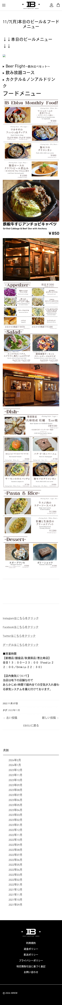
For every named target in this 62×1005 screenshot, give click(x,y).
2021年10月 (15, 900)
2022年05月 (15, 865)
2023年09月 (15, 785)
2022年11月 (14, 710)
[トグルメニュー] (4, 5)
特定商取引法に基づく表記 (31, 966)
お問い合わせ (31, 972)
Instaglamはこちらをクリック (21, 618)
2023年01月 (15, 825)
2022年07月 (15, 855)
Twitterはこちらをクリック (19, 636)
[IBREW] (31, 5)
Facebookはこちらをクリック (21, 627)
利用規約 (31, 943)
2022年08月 (15, 850)
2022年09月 (15, 845)
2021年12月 (15, 889)
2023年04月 (15, 810)
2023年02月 (15, 820)
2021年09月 (15, 905)
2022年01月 (15, 884)
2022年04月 (15, 870)
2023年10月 (15, 780)
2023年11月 (15, 775)
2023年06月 (15, 800)
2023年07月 (15, 795)
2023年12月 (15, 770)
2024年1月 (15, 765)
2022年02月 (15, 880)
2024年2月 (15, 760)
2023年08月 (15, 790)
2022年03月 (15, 875)
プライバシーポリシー (31, 960)
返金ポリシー (31, 949)
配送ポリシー (31, 954)
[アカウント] (50, 5)
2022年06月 (15, 860)
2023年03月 (15, 815)
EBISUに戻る (31, 725)
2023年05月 (15, 805)
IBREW (14, 993)
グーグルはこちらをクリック (21, 645)
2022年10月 (15, 840)
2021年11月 (15, 894)
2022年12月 (15, 830)
